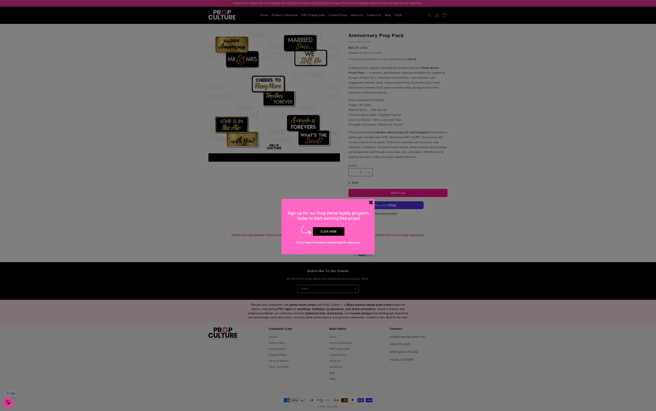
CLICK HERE (328, 231)
